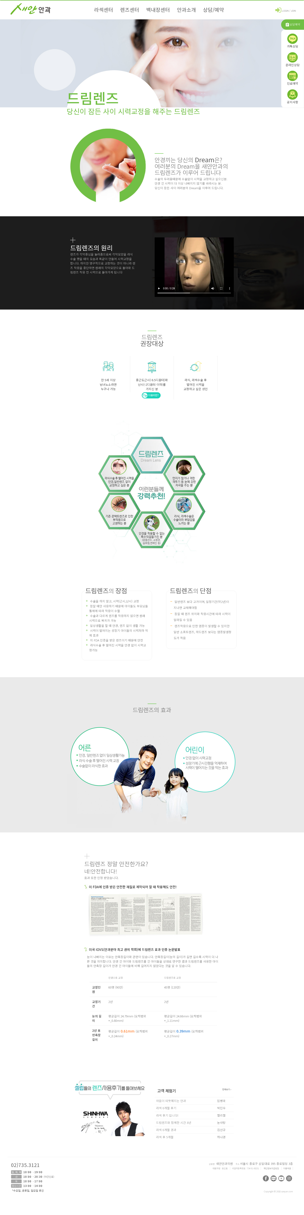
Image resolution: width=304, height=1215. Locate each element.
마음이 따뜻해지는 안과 (171, 1100)
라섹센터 (103, 9)
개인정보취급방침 (272, 1168)
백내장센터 (158, 9)
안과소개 (186, 9)
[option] (109, 1118)
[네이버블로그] (274, 1178)
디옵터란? (153, 395)
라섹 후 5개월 (164, 1137)
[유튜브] (281, 1178)
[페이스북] (266, 1178)
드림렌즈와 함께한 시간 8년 (173, 1122)
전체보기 (226, 1089)
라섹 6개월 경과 (166, 1130)
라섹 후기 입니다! (167, 1115)
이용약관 (287, 1168)
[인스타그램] (289, 1178)
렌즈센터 (129, 9)
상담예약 (295, 24)
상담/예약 (213, 9)
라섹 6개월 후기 (166, 1108)
